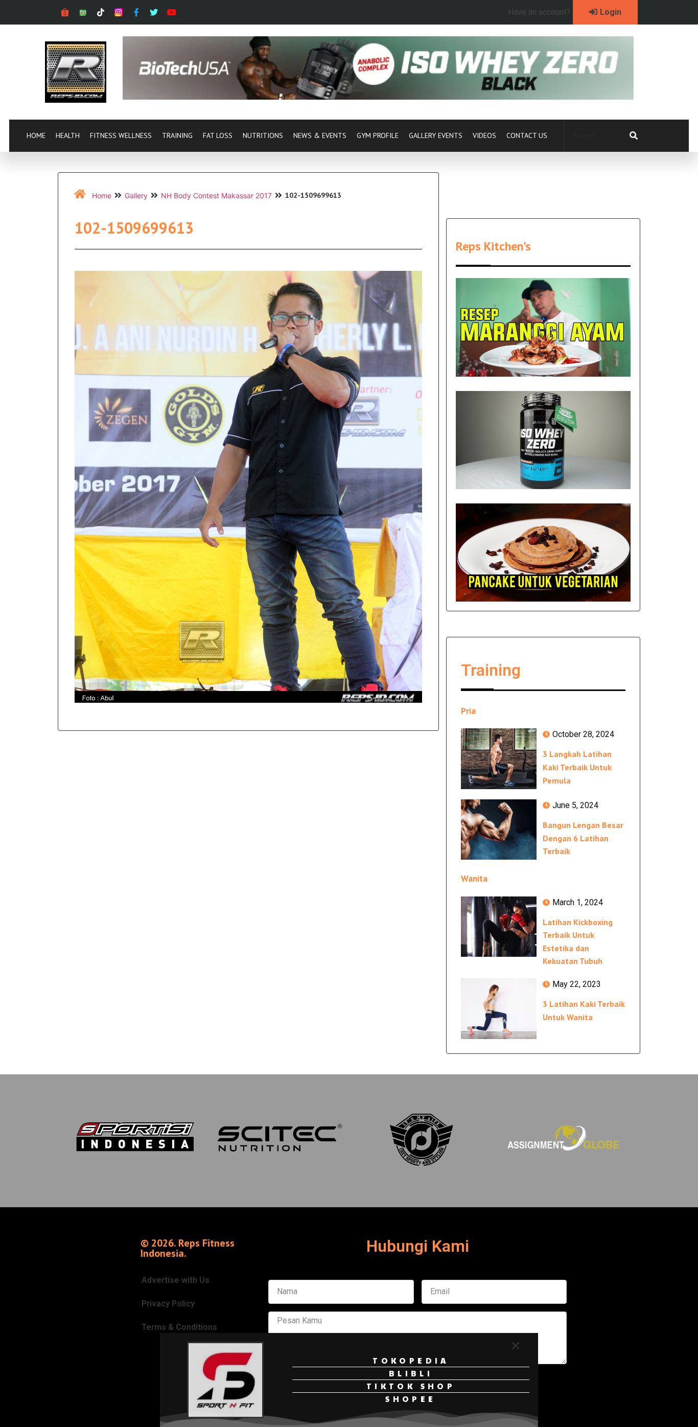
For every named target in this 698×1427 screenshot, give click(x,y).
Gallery (136, 195)
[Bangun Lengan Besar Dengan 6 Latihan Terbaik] (499, 829)
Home (36, 135)
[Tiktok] (101, 12)
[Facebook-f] (136, 12)
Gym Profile (378, 135)
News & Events (319, 135)
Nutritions (263, 135)
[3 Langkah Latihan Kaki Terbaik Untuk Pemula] (499, 758)
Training (177, 135)
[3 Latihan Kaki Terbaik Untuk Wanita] (499, 1008)
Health (68, 135)
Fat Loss (217, 135)
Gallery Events (435, 135)
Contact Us (526, 135)
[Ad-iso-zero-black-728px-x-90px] (378, 96)
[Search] (633, 136)
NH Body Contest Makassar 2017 (216, 195)
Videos (484, 135)
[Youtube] (172, 12)
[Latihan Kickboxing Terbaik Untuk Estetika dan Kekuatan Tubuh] (499, 926)
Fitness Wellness (121, 135)
